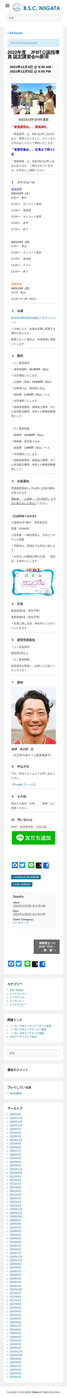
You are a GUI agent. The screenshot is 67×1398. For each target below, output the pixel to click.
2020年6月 (15, 1231)
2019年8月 (15, 1242)
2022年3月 (15, 1165)
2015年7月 (15, 1366)
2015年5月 (15, 1373)
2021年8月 (15, 1180)
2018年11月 (16, 1256)
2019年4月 (15, 1253)
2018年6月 (15, 1274)
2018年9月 (15, 1264)
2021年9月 (15, 1176)
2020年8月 (15, 1223)
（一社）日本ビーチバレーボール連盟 (30, 1025)
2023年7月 (15, 1129)
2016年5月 (15, 1333)
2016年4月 (15, 1337)
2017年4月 (15, 1311)
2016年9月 (15, 1318)
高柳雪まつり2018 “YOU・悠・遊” (47, 946)
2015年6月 (15, 1369)
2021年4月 (15, 1194)
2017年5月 (15, 1307)
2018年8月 (15, 1267)
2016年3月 (15, 1340)
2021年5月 (15, 1191)
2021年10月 (16, 1172)
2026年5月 (15, 1114)
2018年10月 (16, 1260)
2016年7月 (15, 1326)
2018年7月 (15, 1271)
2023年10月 (16, 1125)
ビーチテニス (21, 922)
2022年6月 (15, 1154)
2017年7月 (15, 1300)
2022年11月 (16, 1140)
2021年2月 (15, 1202)
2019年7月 (15, 1245)
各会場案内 (16, 1093)
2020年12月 (16, 1209)
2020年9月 (15, 1220)
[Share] (46, 865)
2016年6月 (15, 1329)
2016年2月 (15, 1344)
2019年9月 (15, 1238)
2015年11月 (16, 1351)
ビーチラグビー (18, 1004)
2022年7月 (15, 1151)
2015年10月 (16, 1355)
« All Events (15, 33)
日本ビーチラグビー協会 (23, 1036)
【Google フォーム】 (23, 784)
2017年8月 (15, 1296)
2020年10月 (16, 1216)
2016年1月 (15, 1347)
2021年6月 (15, 1187)
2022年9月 (15, 1143)
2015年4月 (15, 1377)
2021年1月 (15, 1205)
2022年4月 (15, 1162)
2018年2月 (15, 1286)
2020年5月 (15, 1234)
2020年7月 (15, 1227)
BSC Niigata (16, 990)
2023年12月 (16, 1121)
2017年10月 (16, 1289)
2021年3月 (15, 1198)
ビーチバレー (17, 1001)
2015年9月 (15, 1358)
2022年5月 (15, 1158)
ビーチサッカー (18, 993)
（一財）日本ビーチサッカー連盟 (28, 1029)
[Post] (38, 865)
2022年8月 (15, 1147)
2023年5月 (15, 1132)
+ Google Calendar (26, 877)
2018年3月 (15, 1282)
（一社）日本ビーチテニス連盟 (27, 1033)
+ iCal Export (22, 884)
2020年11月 (16, 1213)
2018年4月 (15, 1278)
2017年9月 (15, 1293)
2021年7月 (15, 1183)
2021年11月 (16, 1169)
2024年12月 (16, 1118)
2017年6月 (15, 1304)
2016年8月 (15, 1322)
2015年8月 (15, 1362)
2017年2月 (15, 1315)
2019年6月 (15, 1249)
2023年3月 (15, 1136)
